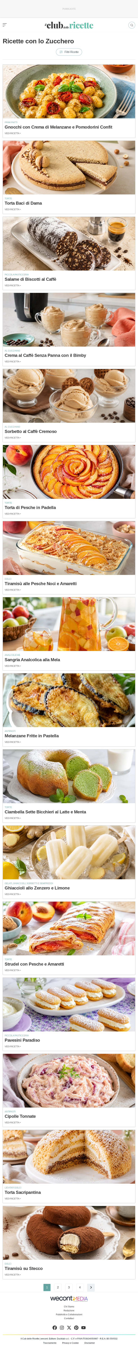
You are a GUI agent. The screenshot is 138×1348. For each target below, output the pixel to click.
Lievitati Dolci (13, 1188)
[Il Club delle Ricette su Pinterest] (76, 1328)
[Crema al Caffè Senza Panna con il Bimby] (69, 320)
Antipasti (10, 731)
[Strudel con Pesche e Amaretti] (69, 928)
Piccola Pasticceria (17, 274)
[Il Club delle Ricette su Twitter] (69, 1328)
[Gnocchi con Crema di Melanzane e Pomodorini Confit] (69, 91)
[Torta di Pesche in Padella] (69, 472)
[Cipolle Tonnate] (69, 1081)
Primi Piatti (11, 122)
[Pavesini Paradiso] (69, 1004)
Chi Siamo (69, 1306)
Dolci (8, 579)
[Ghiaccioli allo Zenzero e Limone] (69, 852)
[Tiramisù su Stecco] (69, 1233)
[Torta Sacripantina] (69, 1157)
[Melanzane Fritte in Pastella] (69, 700)
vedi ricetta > (13, 133)
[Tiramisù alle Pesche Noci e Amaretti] (69, 548)
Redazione (69, 1310)
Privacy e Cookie (70, 1343)
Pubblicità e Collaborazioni (69, 1314)
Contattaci (69, 1318)
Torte (8, 198)
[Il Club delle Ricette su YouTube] (83, 1328)
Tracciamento (49, 1343)
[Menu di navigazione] (5, 25)
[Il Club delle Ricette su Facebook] (54, 1328)
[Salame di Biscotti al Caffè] (69, 244)
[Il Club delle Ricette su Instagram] (62, 1328)
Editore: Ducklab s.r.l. (59, 1338)
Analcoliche (12, 655)
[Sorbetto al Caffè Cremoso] (69, 396)
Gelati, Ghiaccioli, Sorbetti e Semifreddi (29, 883)
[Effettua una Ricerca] (131, 25)
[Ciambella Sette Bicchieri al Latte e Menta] (69, 776)
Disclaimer (89, 1343)
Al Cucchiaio (12, 350)
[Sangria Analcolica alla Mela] (69, 624)
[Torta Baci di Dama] (69, 167)
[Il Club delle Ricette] (69, 25)
